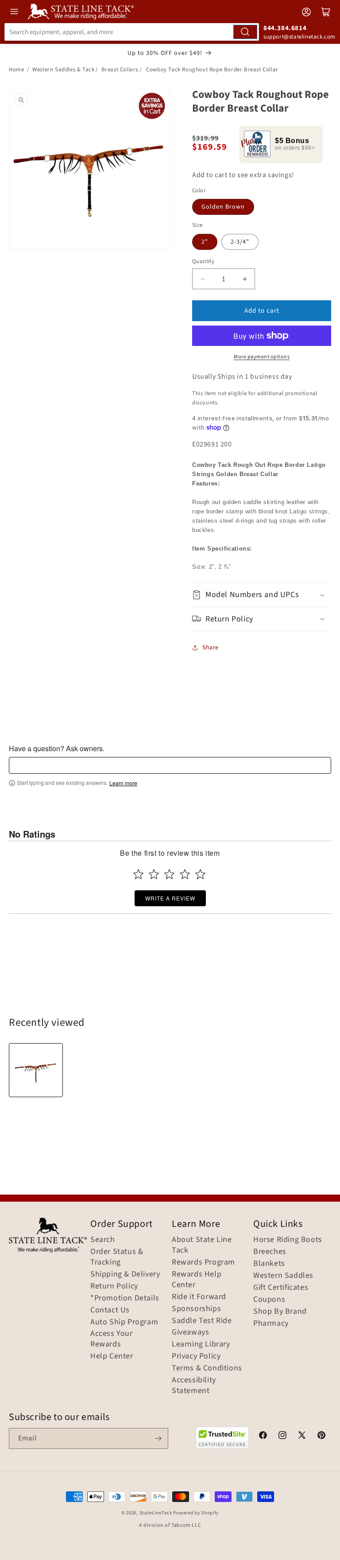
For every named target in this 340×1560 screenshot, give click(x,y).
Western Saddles (283, 1275)
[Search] (245, 32)
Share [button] (210, 647)
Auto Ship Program (124, 1322)
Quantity (203, 261)
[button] (261, 594)
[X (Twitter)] (302, 1436)
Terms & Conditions (207, 1368)
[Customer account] (306, 12)
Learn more (123, 783)
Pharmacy (271, 1323)
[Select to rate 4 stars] (185, 874)
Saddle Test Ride (202, 1321)
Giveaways (190, 1332)
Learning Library (201, 1344)
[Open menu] (14, 11)
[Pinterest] (321, 1436)
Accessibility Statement (194, 1385)
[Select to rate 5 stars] (200, 874)
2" (204, 241)
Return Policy (114, 1286)
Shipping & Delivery (125, 1274)
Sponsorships (196, 1309)
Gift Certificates (280, 1287)
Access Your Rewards (111, 1339)
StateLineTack (155, 1513)
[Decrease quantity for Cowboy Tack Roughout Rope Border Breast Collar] (202, 278)
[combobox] (131, 32)
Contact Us (110, 1310)
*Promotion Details (124, 1298)
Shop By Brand (280, 1311)
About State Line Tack (202, 1245)
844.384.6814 (284, 28)
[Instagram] (282, 1436)
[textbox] (170, 765)
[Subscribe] (158, 1438)
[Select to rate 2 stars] (154, 874)
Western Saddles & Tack (63, 70)
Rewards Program (203, 1262)
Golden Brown (223, 206)
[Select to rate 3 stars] (169, 874)
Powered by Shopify (196, 1513)
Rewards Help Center (196, 1279)
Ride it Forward (199, 1297)
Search (102, 1239)
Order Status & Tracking (116, 1257)
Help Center (111, 1356)
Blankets (269, 1263)
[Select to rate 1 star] (138, 874)
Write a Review (170, 898)
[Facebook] (263, 1436)
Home (16, 70)
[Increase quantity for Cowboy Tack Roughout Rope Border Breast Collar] (245, 278)
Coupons (269, 1299)
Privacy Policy (196, 1356)
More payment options (262, 357)
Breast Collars (119, 70)
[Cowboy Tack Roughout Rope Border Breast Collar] (36, 1070)
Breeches (269, 1251)
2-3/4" (240, 241)
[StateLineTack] (81, 11)
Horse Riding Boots (287, 1239)
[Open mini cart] (326, 12)
